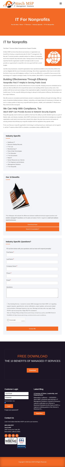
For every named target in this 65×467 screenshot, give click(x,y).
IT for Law (10, 146)
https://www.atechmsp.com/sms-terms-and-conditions (30, 315)
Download (32, 370)
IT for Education (12, 153)
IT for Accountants (12, 155)
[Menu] (61, 3)
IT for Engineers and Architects (16, 162)
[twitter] (9, 435)
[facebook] (6, 435)
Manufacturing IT (12, 149)
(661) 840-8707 (9, 425)
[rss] (17, 435)
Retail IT (10, 157)
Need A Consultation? (32, 229)
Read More (39, 413)
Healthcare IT (11, 142)
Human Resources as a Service (16, 160)
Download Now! (32, 224)
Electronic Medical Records (15, 144)
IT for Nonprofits (12, 166)
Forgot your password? (11, 410)
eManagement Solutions (14, 164)
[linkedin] (13, 435)
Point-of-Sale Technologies (15, 151)
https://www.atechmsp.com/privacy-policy (33, 313)
